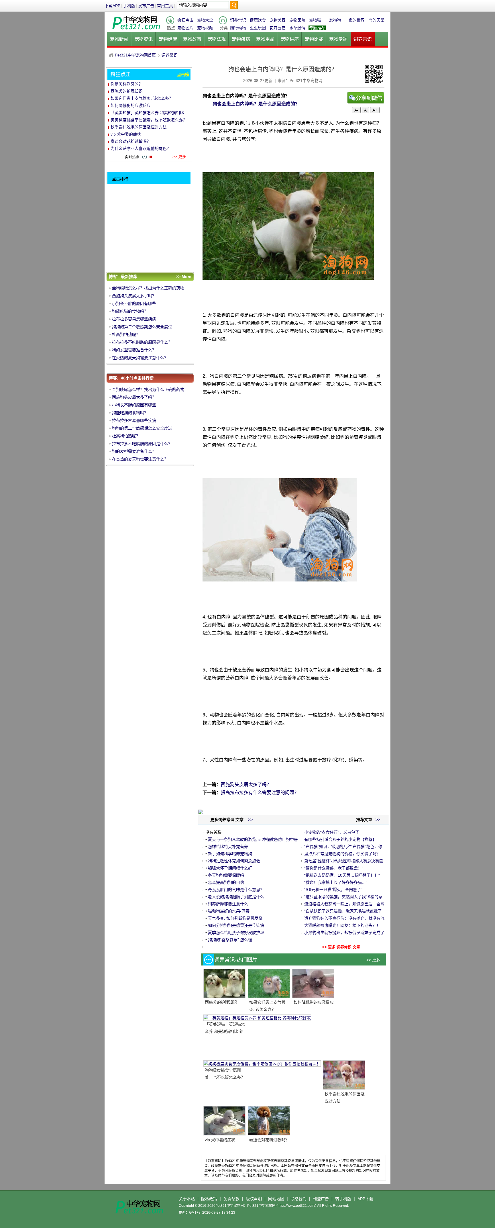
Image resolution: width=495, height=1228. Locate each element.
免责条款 (231, 1198)
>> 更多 (373, 959)
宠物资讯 (143, 39)
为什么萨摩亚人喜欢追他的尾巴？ (141, 148)
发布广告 (146, 5)
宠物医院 (297, 20)
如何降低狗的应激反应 (314, 1002)
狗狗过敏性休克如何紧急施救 (234, 861)
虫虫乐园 (258, 28)
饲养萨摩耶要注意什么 (228, 904)
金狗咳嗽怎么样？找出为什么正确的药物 (148, 288)
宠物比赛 (314, 39)
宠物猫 (315, 20)
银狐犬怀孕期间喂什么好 (230, 868)
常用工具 (165, 5)
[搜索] (233, 6)
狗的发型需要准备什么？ (134, 350)
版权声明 (254, 1198)
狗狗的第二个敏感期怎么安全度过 (142, 326)
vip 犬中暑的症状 (220, 1139)
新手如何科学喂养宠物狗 (230, 853)
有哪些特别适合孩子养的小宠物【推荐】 (340, 839)
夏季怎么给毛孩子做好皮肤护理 (236, 932)
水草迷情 (297, 28)
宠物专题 (338, 39)
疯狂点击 (185, 20)
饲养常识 (238, 20)
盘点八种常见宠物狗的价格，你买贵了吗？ (342, 853)
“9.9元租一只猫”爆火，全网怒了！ (334, 889)
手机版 (129, 5)
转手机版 (343, 1198)
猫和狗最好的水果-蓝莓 (229, 911)
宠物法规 (216, 39)
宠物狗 (335, 20)
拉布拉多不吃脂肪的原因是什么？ (142, 342)
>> (377, 819)
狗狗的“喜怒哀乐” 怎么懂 (230, 939)
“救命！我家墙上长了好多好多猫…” (335, 882)
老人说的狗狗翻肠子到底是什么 (236, 896)
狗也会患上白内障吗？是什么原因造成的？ (256, 103)
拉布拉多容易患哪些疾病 (134, 319)
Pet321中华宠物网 (111, 55)
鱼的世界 (357, 20)
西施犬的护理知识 (221, 1002)
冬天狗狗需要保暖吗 (226, 875)
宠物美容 (278, 20)
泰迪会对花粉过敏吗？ (269, 1139)
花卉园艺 (278, 28)
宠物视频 (205, 28)
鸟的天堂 (376, 20)
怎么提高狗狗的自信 (226, 882)
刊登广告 (321, 1198)
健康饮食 (258, 20)
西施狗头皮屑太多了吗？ (246, 784)
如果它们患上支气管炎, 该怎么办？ (142, 98)
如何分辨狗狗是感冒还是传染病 (236, 925)
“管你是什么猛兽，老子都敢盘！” (333, 868)
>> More (183, 276)
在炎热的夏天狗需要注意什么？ (140, 357)
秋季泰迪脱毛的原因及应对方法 (139, 127)
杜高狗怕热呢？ (126, 334)
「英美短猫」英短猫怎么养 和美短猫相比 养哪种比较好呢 (225, 1031)
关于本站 (187, 1198)
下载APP (112, 5)
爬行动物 (238, 28)
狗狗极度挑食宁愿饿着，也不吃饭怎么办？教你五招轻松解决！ (225, 1077)
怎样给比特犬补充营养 (228, 846)
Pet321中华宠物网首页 (135, 55)
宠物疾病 (241, 39)
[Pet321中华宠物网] (135, 30)
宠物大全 (205, 20)
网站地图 (276, 1198)
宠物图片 (185, 28)
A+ (374, 110)
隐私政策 (209, 1198)
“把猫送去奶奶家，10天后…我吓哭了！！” (342, 875)
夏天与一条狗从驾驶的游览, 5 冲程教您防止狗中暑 (253, 839)
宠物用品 (265, 39)
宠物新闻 (119, 39)
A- (356, 110)
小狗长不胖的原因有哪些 (134, 303)
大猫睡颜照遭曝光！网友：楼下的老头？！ (342, 925)
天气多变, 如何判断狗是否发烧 (235, 918)
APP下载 (365, 1198)
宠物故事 (192, 39)
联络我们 (298, 1198)
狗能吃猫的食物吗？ (130, 311)
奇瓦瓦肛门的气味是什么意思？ (236, 889)
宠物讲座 (289, 39)
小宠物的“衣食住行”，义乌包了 (331, 832)
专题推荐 (317, 28)
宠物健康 (168, 39)
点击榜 (183, 74)
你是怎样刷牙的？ (127, 84)
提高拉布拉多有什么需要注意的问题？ (260, 792)
